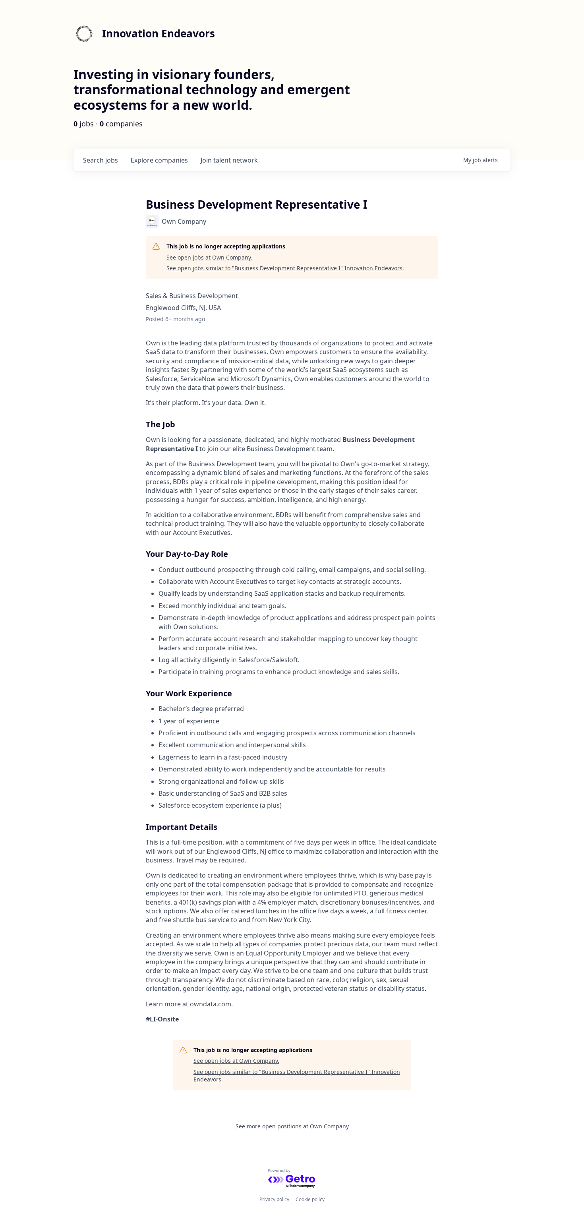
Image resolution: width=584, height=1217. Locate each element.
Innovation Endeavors (158, 33)
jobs (100, 160)
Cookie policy (310, 1199)
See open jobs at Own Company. (209, 257)
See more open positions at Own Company (292, 1126)
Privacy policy (274, 1199)
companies (159, 160)
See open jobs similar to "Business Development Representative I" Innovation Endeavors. (285, 268)
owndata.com (210, 1004)
